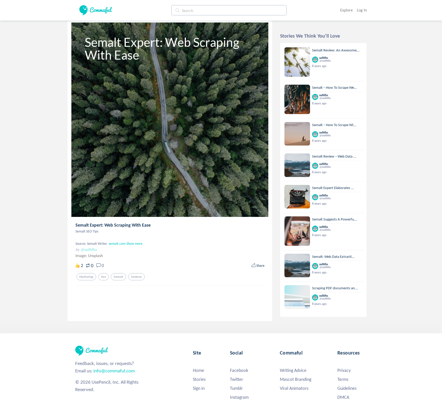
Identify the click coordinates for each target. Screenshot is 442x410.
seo (103, 277)
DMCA (343, 397)
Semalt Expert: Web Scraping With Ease (113, 225)
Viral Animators (294, 388)
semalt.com (117, 243)
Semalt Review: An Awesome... (336, 50)
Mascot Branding (295, 379)
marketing (86, 277)
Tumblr (236, 388)
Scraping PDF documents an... (335, 288)
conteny (136, 277)
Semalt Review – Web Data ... (334, 156)
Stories (199, 379)
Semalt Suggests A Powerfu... (334, 219)
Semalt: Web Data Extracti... (333, 256)
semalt (118, 277)
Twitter (236, 379)
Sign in (199, 388)
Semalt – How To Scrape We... (334, 87)
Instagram (239, 397)
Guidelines (347, 388)
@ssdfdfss (88, 249)
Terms (342, 379)
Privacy (344, 370)
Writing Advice (293, 370)
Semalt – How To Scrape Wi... (334, 125)
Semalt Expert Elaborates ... (333, 187)
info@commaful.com (114, 371)
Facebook (239, 370)
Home (198, 370)
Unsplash (95, 255)
